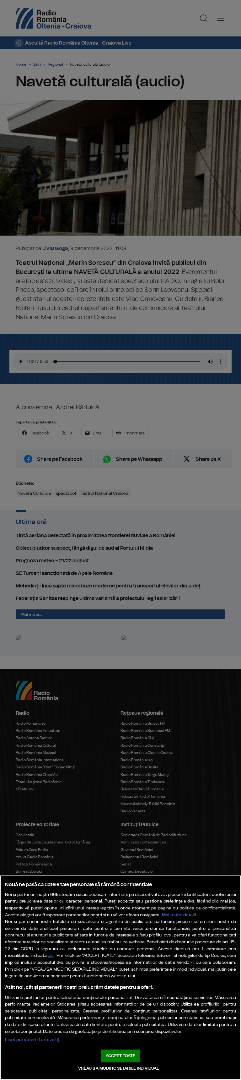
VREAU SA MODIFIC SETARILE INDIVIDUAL (118, 1068)
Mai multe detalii (179, 915)
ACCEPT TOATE (120, 1056)
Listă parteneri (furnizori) (32, 1039)
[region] (120, 977)
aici (51, 956)
